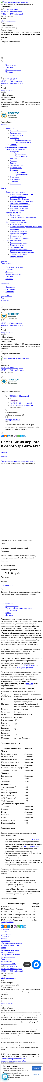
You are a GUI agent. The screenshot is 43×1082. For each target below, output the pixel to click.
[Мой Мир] (8, 436)
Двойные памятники (23, 140)
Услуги (3, 948)
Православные (16, 168)
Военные (13, 158)
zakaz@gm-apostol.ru (25, 667)
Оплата (8, 613)
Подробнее (35, 1074)
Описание (9, 603)
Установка (10, 269)
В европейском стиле (18, 131)
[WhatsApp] (18, 436)
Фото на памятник (8, 952)
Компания (5, 929)
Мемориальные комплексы (16, 147)
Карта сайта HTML (8, 964)
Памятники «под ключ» (10, 950)
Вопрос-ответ (6, 961)
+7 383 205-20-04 (11, 9)
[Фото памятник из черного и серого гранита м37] (21, 502)
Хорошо (36, 1068)
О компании (10, 287)
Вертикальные (15, 133)
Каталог (4, 938)
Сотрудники (10, 289)
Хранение (9, 279)
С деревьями (15, 179)
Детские (13, 161)
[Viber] (15, 436)
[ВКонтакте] (2, 436)
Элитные (13, 145)
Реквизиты (10, 292)
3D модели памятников (15, 149)
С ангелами (14, 177)
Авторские (14, 151)
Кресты (13, 163)
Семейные (14, 138)
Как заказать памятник (14, 267)
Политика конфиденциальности (13, 1058)
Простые (13, 170)
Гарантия (9, 276)
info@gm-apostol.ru (8, 21)
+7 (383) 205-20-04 (27, 665)
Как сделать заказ (12, 610)
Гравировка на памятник (10, 954)
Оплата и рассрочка (13, 274)
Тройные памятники (23, 142)
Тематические (15, 184)
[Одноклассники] (5, 436)
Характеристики (12, 606)
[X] (12, 436)
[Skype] (21, 436)
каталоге (29, 684)
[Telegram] (24, 436)
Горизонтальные (16, 135)
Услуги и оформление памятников (19, 608)
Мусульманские (16, 165)
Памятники (10, 128)
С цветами (14, 181)
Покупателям (6, 959)
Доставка (9, 272)
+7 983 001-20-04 (12, 14)
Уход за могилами (8, 957)
